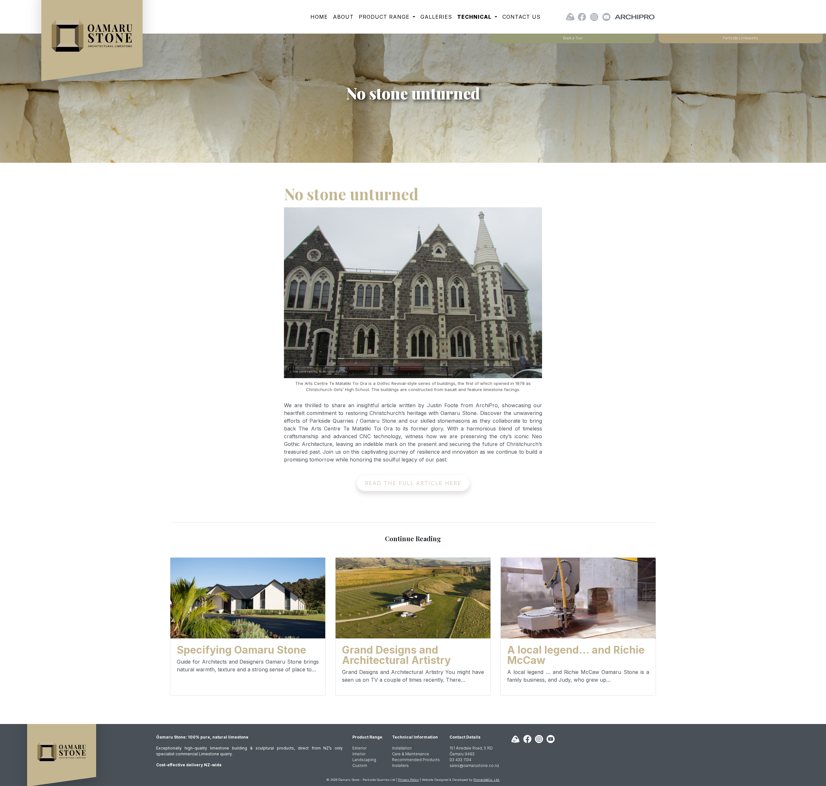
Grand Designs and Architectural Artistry (396, 655)
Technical (475, 17)
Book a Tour (573, 38)
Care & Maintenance (410, 753)
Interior (359, 753)
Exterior (359, 748)
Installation (402, 748)
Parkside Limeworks (740, 38)
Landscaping (364, 759)
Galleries (436, 17)
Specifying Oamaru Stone (241, 650)
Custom (359, 765)
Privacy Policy (408, 779)
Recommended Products (416, 759)
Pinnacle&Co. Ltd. (486, 779)
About (343, 17)
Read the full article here (413, 483)
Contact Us (521, 17)
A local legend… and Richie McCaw (576, 655)
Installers (400, 765)
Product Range (385, 17)
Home (319, 17)
